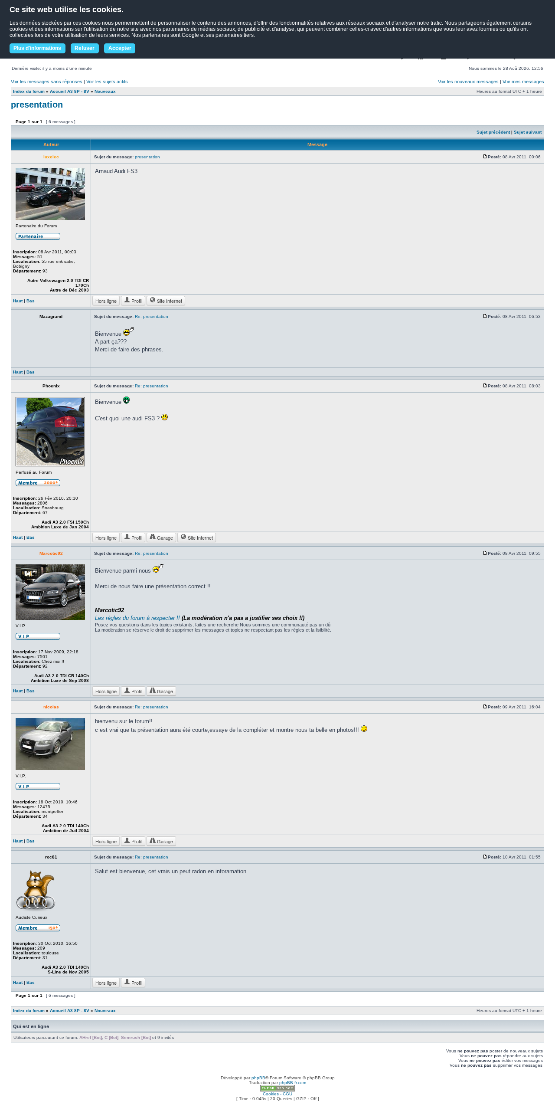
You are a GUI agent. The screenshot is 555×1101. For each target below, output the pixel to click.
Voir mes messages (523, 81)
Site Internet (169, 300)
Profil (136, 300)
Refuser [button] (85, 48)
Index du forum (29, 91)
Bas (30, 300)
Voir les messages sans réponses (46, 81)
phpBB (258, 1077)
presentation (37, 104)
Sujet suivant (528, 132)
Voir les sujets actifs (107, 81)
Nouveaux (105, 91)
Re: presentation (151, 316)
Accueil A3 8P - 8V (69, 91)
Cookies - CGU (277, 1093)
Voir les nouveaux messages (468, 81)
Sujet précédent (493, 132)
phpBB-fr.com (292, 1082)
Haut (18, 300)
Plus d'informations (37, 48)
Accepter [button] (119, 48)
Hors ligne (106, 300)
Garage (164, 537)
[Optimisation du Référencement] (277, 1090)
